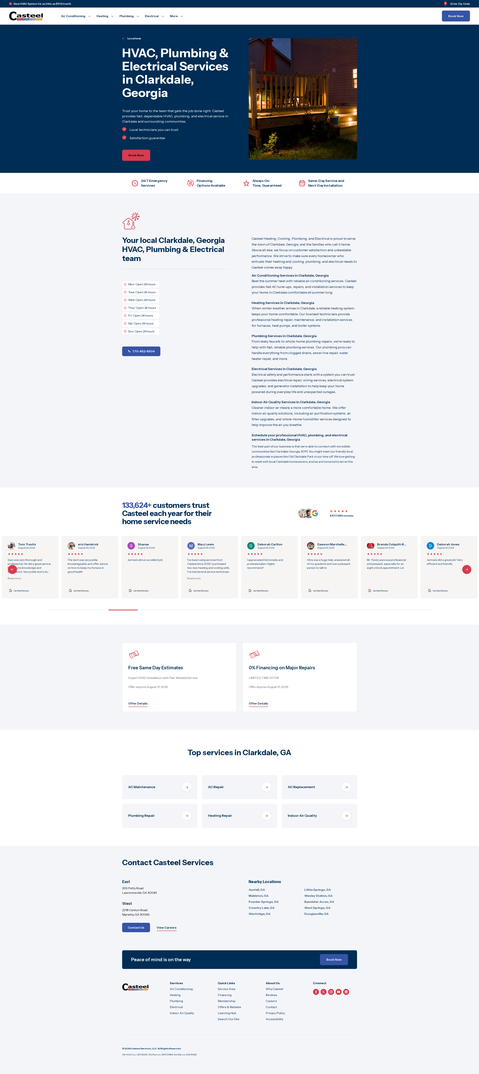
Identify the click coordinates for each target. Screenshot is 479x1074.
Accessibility (274, 1019)
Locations (134, 38)
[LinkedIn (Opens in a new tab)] (346, 992)
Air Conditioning (181, 989)
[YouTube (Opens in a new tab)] (339, 992)
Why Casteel (274, 989)
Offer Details (138, 703)
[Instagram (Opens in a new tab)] (331, 992)
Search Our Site (228, 1019)
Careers (271, 1001)
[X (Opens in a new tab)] (324, 992)
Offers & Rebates (229, 1007)
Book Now (456, 16)
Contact (271, 1007)
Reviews (271, 995)
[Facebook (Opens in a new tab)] (316, 992)
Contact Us (136, 927)
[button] (466, 569)
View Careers (167, 927)
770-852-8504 (143, 351)
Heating (175, 995)
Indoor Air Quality (182, 1013)
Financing (225, 995)
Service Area (226, 989)
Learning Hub (227, 1013)
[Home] (135, 987)
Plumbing (176, 1001)
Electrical (176, 1007)
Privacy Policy (275, 1013)
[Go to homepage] (30, 16)
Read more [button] (183, 578)
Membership (226, 1001)
